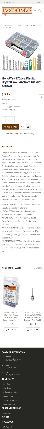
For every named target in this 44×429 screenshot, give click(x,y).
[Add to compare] (28, 127)
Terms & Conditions (10, 400)
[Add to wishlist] (22, 127)
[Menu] (35, 10)
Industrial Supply (28, 134)
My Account (7, 427)
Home (3, 24)
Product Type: (7, 107)
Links (38, 2)
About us (6, 384)
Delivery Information (10, 392)
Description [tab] (7, 146)
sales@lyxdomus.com (12, 375)
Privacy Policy (8, 396)
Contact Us (7, 413)
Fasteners (9, 134)
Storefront (7, 388)
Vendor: (5, 110)
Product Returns (9, 404)
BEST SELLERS (11, 313)
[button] (34, 267)
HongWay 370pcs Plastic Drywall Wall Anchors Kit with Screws (21, 82)
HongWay (17, 134)
